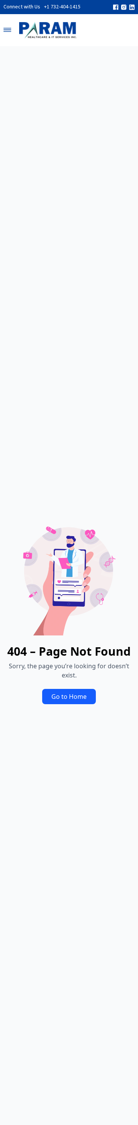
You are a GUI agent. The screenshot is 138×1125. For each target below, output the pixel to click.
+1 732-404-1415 (62, 7)
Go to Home (69, 696)
